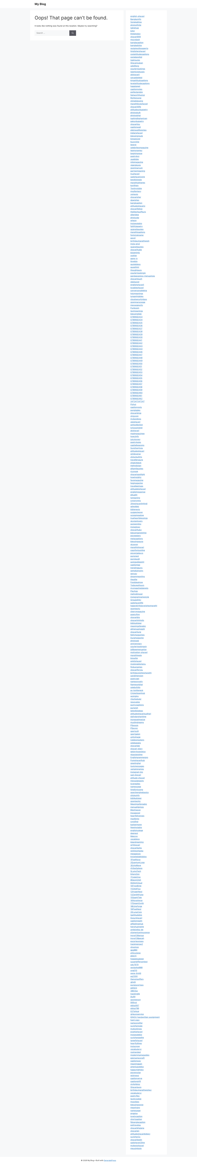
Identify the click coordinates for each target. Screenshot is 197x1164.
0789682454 (136, 375)
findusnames (136, 667)
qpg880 (133, 950)
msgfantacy (135, 191)
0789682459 (136, 390)
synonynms (135, 500)
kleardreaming (137, 842)
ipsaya (133, 144)
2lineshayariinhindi (138, 503)
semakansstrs (136, 571)
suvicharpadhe (137, 1037)
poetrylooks (135, 442)
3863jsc (134, 991)
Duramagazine (137, 638)
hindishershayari (137, 51)
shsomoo (134, 947)
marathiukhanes (137, 182)
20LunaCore (136, 912)
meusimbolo (136, 1148)
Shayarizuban (136, 63)
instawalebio (136, 1035)
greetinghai (135, 763)
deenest (134, 833)
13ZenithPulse (136, 894)
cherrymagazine (137, 611)
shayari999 (135, 37)
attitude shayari (137, 778)
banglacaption (136, 42)
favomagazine (136, 480)
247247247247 (137, 401)
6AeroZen (135, 874)
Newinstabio (136, 827)
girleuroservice (137, 1014)
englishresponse (137, 492)
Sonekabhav (136, 22)
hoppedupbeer (137, 959)
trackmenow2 (136, 944)
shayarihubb (136, 250)
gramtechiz (135, 801)
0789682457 (136, 384)
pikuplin (133, 495)
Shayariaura (135, 1087)
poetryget (134, 679)
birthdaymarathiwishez (141, 1090)
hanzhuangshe (137, 927)
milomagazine (136, 162)
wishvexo (134, 1075)
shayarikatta (136, 848)
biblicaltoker (136, 623)
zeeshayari (135, 422)
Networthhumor (137, 95)
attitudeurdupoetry (139, 109)
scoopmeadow (137, 515)
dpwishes (134, 200)
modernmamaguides (139, 1055)
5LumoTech (135, 871)
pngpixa (134, 1113)
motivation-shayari (139, 652)
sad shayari (135, 775)
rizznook (134, 471)
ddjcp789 (134, 1008)
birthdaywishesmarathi (141, 673)
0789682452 (136, 369)
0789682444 (136, 349)
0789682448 (136, 358)
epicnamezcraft (137, 1058)
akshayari (134, 430)
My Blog (40, 4)
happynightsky (137, 1070)
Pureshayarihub (137, 760)
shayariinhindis (137, 620)
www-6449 (135, 973)
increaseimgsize (137, 719)
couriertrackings (137, 69)
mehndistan (135, 465)
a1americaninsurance (140, 932)
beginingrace (136, 153)
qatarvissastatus (138, 751)
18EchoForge (136, 906)
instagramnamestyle (139, 597)
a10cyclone (135, 953)
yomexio (134, 194)
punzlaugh (135, 559)
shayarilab (135, 746)
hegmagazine (136, 483)
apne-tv (134, 258)
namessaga (135, 786)
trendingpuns (136, 568)
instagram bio (136, 772)
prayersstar (135, 1072)
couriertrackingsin (138, 646)
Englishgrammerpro (139, 757)
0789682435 (136, 323)
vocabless (135, 839)
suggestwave (136, 512)
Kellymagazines (137, 635)
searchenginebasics (139, 792)
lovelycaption (136, 1116)
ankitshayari (135, 661)
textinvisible (135, 1099)
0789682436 (136, 325)
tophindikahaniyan (138, 118)
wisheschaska (136, 851)
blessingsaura (136, 541)
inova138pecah (137, 938)
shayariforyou (136, 670)
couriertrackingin (138, 273)
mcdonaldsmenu (138, 664)
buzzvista (134, 142)
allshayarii (135, 74)
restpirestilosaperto (139, 48)
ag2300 (134, 976)
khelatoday (135, 34)
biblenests (135, 509)
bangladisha (136, 45)
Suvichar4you (136, 448)
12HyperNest (136, 892)
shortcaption (136, 1119)
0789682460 (136, 393)
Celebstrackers (137, 740)
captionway (135, 1061)
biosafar (134, 658)
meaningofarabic (138, 626)
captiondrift (135, 1081)
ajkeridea (134, 215)
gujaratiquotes (137, 229)
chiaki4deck (135, 463)
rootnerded (135, 1052)
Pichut (133, 404)
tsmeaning (135, 498)
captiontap (135, 565)
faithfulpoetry (136, 226)
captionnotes (136, 89)
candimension (136, 676)
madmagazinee (137, 433)
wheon (133, 220)
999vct (133, 1002)
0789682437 (136, 328)
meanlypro (135, 1107)
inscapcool (135, 813)
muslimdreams (137, 722)
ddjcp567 (134, 1005)
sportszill (134, 731)
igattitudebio (136, 915)
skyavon (134, 544)
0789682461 (136, 395)
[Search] (72, 33)
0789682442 (136, 343)
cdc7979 (134, 965)
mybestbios (135, 419)
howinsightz (135, 477)
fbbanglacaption (137, 1122)
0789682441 (136, 340)
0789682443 (136, 346)
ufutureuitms (136, 457)
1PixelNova (135, 859)
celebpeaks (135, 743)
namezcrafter (136, 1023)
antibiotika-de (136, 929)
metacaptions (136, 538)
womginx (134, 696)
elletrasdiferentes (138, 130)
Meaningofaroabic (138, 804)
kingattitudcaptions (139, 80)
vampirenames (137, 769)
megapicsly (135, 854)
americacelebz (137, 1067)
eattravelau (135, 1125)
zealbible (134, 159)
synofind (134, 821)
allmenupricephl (137, 629)
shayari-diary (136, 749)
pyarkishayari (136, 1032)
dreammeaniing (137, 576)
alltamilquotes (136, 468)
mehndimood (136, 594)
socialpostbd (136, 57)
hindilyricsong (136, 789)
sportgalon (135, 734)
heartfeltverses (137, 816)
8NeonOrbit (135, 880)
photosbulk (135, 112)
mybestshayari (137, 1145)
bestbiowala (136, 180)
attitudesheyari (137, 451)
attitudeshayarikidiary (140, 1134)
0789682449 (136, 360)
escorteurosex (137, 941)
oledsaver (134, 282)
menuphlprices (137, 807)
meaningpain (136, 1064)
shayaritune (135, 632)
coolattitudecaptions (139, 54)
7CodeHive (135, 877)
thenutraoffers (137, 979)
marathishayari (137, 547)
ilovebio (133, 261)
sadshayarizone (137, 177)
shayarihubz (136, 530)
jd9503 (133, 988)
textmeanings (136, 311)
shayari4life (135, 107)
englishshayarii (137, 285)
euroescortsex (137, 985)
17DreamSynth (137, 903)
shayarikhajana (137, 1128)
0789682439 (136, 334)
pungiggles (135, 410)
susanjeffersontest (139, 962)
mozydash (135, 39)
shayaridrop (135, 413)
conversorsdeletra (138, 290)
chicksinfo (135, 795)
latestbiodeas (136, 711)
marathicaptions (137, 232)
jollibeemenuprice (138, 649)
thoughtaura (136, 270)
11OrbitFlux (135, 889)
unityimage (135, 737)
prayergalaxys (136, 553)
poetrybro (134, 156)
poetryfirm (135, 614)
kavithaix (134, 185)
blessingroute (136, 136)
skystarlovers (136, 521)
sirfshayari (135, 845)
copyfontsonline (137, 550)
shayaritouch (136, 279)
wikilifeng (134, 66)
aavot (133, 238)
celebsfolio (135, 687)
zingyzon (134, 416)
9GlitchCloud (136, 883)
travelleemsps (136, 486)
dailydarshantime (138, 716)
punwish (134, 708)
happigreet (135, 86)
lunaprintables (136, 296)
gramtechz (135, 609)
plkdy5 (133, 956)
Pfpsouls (134, 725)
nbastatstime (136, 754)
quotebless (135, 264)
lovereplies (135, 784)
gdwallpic (134, 506)
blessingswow (136, 1105)
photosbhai (135, 115)
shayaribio (135, 617)
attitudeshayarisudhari (140, 714)
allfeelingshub (136, 924)
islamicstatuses (137, 72)
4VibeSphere (136, 868)
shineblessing (136, 101)
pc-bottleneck (136, 690)
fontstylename (137, 235)
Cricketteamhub (137, 693)
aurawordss (135, 524)
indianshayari (136, 133)
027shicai (134, 1011)
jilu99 (132, 997)
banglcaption (136, 203)
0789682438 (136, 331)
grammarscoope (137, 302)
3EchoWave (135, 865)
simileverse (135, 454)
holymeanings (136, 293)
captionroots (136, 407)
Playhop (134, 591)
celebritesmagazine (139, 147)
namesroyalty (136, 681)
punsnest (134, 556)
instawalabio (136, 223)
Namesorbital (136, 684)
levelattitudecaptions (140, 83)
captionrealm (136, 921)
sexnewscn (135, 1000)
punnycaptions (137, 705)
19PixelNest (135, 909)
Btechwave (135, 810)
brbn (132, 31)
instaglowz (135, 527)
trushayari (135, 174)
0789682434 (136, 320)
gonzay (133, 574)
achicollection (136, 425)
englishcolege (136, 830)
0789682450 (136, 363)
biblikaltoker (136, 798)
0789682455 (136, 378)
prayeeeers (135, 536)
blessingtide (136, 314)
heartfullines (136, 1043)
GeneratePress (110, 1160)
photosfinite (135, 25)
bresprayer (135, 139)
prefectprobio (136, 92)
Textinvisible (136, 188)
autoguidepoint (137, 562)
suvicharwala (136, 1026)
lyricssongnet (136, 428)
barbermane (136, 824)
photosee (134, 641)
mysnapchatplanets (139, 588)
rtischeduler (135, 699)
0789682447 (136, 355)
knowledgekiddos (138, 856)
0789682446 (136, 352)
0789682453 (136, 372)
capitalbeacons (137, 445)
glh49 (133, 982)
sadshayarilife (136, 603)
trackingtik (135, 994)
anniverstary (136, 644)
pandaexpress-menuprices (142, 276)
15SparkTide (136, 897)
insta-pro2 (135, 244)
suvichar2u (135, 1137)
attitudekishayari (138, 489)
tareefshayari (136, 1040)
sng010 (133, 970)
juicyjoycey (135, 439)
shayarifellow (136, 209)
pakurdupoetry (137, 121)
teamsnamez (136, 150)
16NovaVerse (136, 900)
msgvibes (134, 1102)
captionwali (135, 127)
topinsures (135, 60)
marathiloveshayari (139, 104)
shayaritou (135, 124)
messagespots (137, 781)
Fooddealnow (136, 582)
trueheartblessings (139, 518)
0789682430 (136, 337)
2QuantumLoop (137, 862)
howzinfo (134, 436)
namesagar (135, 1110)
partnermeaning (137, 171)
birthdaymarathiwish (139, 241)
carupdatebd (136, 77)
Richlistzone (135, 98)
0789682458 (136, 387)
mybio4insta (136, 1029)
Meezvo (134, 836)
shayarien (134, 1131)
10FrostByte (135, 886)
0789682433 (136, 317)
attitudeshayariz (137, 206)
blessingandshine (138, 533)
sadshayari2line (137, 1142)
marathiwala (136, 655)
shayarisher (135, 197)
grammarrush (136, 168)
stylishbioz (135, 1084)
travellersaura (136, 460)
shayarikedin (136, 1140)
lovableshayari (137, 288)
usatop (133, 255)
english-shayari (137, 16)
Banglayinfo (135, 19)
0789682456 (136, 381)
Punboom (134, 308)
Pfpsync (134, 728)
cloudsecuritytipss (138, 299)
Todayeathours (137, 585)
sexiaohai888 (136, 967)
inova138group (137, 935)
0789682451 (136, 366)
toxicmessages (137, 766)
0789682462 (136, 398)
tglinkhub (134, 28)
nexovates (135, 702)
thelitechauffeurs (138, 212)
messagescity (136, 305)
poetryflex (135, 1096)
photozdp (134, 218)
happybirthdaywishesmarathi (143, 606)
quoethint (134, 267)
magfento (134, 819)
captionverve (136, 1078)
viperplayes (135, 165)
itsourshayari (136, 918)
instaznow (135, 1046)
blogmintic (135, 253)
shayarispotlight (137, 474)
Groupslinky (135, 600)
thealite (133, 579)
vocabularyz (135, 1049)
